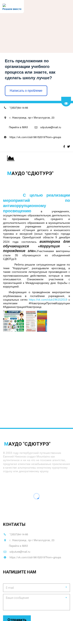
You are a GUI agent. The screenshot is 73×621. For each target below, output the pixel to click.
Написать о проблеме (26, 90)
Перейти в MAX (18, 127)
